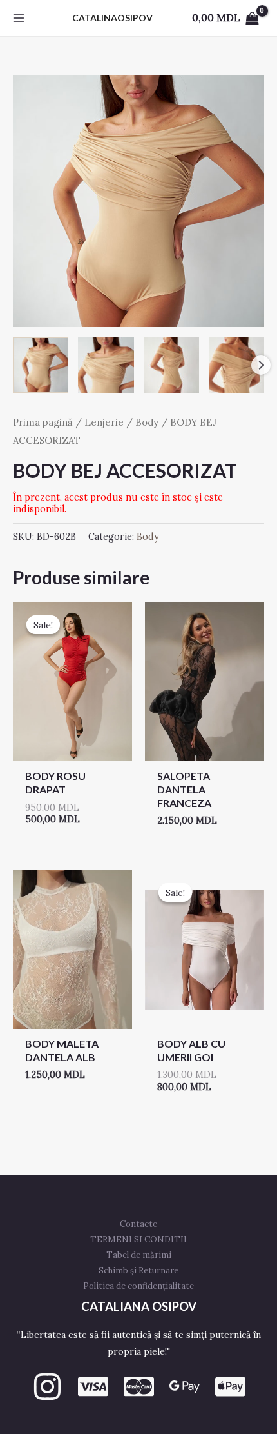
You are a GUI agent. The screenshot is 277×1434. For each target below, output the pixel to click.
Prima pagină (43, 422)
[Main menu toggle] (18, 18)
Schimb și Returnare (138, 1270)
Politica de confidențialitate (138, 1285)
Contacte (138, 1224)
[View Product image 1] (40, 365)
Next (261, 365)
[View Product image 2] (105, 365)
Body (146, 422)
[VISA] (93, 1386)
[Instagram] (47, 1386)
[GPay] (184, 1386)
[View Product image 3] (171, 365)
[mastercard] (139, 1386)
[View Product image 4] (236, 365)
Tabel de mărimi (138, 1255)
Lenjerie (104, 422)
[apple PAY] (230, 1386)
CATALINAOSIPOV (112, 17)
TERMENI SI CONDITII (138, 1239)
